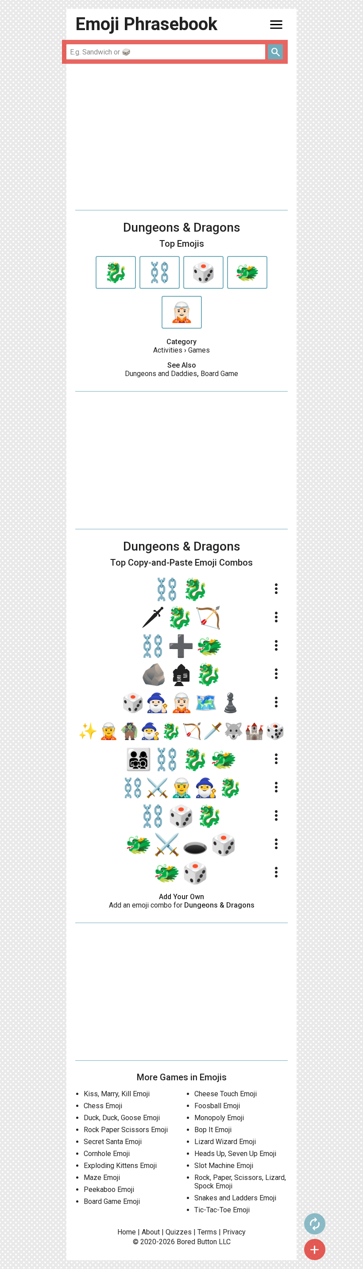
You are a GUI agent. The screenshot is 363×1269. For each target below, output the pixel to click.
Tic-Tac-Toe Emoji (222, 1210)
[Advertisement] (181, 137)
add (315, 1249)
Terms (207, 1232)
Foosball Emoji (217, 1106)
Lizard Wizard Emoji (225, 1141)
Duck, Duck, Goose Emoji (122, 1118)
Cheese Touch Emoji (225, 1094)
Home (126, 1232)
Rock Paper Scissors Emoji (126, 1129)
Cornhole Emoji (107, 1153)
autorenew (315, 1223)
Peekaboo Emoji (109, 1189)
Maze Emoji (102, 1177)
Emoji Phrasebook (146, 24)
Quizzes (179, 1232)
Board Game (219, 373)
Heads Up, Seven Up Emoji (235, 1153)
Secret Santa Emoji (113, 1141)
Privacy (234, 1232)
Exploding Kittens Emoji (120, 1165)
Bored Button (197, 1242)
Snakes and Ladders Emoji (235, 1198)
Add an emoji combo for (182, 905)
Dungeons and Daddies (161, 373)
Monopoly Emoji (219, 1118)
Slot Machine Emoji (223, 1165)
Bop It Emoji (213, 1129)
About (151, 1232)
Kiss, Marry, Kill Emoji (117, 1094)
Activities (167, 350)
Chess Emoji (103, 1106)
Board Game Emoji (112, 1201)
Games (199, 350)
